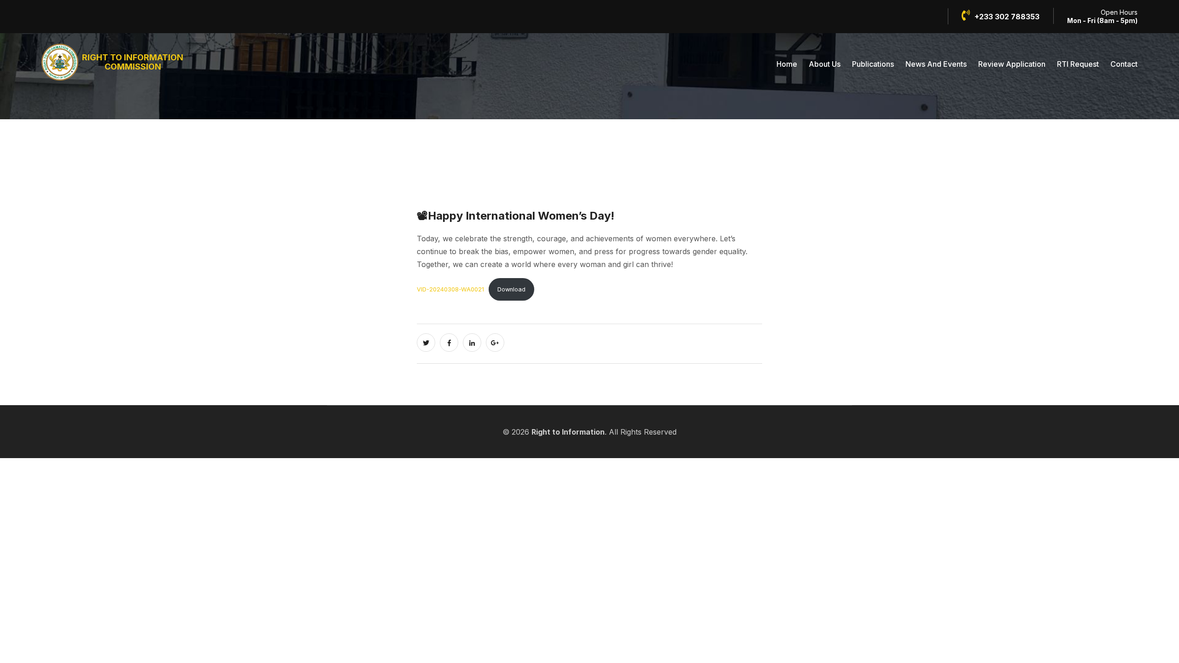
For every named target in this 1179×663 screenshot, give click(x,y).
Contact (1124, 64)
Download (511, 289)
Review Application (1011, 64)
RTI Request (1078, 64)
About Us (824, 64)
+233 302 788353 (1007, 16)
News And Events (936, 64)
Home (786, 64)
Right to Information (568, 431)
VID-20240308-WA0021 (450, 289)
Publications (873, 64)
